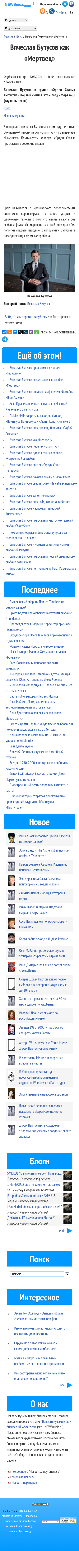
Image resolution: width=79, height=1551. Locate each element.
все (62, 1385)
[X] (20, 332)
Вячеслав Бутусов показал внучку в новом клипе (40, 476)
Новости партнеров (24, 1482)
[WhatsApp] (36, 332)
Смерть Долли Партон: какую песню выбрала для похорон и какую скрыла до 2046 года (43, 985)
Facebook (61, 12)
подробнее (19, 1471)
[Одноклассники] (9, 332)
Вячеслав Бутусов (38, 303)
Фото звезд (24, 1531)
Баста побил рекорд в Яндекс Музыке (34, 696)
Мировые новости (23, 1476)
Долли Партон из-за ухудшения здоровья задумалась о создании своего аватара (45, 1131)
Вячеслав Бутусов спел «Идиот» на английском (39, 501)
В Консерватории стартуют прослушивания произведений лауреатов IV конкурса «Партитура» (36, 802)
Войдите (10, 316)
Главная (8, 36)
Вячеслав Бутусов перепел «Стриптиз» (34, 446)
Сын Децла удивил (22, 746)
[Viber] (31, 332)
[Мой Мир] (15, 332)
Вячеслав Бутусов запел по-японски (32, 495)
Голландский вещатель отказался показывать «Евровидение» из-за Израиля (40, 1111)
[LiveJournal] (25, 332)
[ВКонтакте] (4, 332)
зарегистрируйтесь (34, 316)
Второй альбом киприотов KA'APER (29, 1195)
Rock (19, 36)
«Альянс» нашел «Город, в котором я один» (37, 646)
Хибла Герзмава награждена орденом (43, 1094)
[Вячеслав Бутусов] (39, 290)
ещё (62, 1230)
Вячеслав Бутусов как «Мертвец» (30, 439)
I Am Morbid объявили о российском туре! (33, 1206)
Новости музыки (14, 115)
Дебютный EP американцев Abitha (29, 1217)
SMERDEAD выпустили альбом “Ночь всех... (34, 1173)
